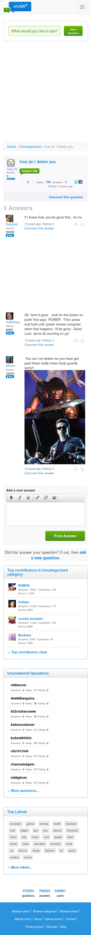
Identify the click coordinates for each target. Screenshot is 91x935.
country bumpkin (30, 618)
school (28, 857)
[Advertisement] (45, 95)
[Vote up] (23, 182)
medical (14, 857)
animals (44, 823)
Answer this (30, 171)
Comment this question (66, 197)
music (35, 837)
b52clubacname (23, 711)
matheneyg (13, 322)
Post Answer (65, 535)
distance (49, 850)
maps (25, 843)
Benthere (24, 635)
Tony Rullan (15, 169)
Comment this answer (39, 228)
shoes (13, 843)
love (45, 830)
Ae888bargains (23, 698)
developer (15, 823)
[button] (11, 498)
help (24, 837)
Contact (70, 919)
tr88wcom (18, 684)
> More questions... (23, 790)
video (70, 837)
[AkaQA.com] (17, 7)
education (39, 843)
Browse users (20, 911)
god (36, 830)
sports (72, 850)
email (69, 843)
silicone (57, 830)
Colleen (23, 602)
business (55, 843)
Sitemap (51, 926)
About (38, 919)
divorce (23, 850)
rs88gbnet (19, 777)
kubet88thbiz (21, 737)
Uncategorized (30, 146)
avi (61, 850)
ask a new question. (58, 555)
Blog (63, 926)
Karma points (53, 919)
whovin (10, 365)
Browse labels (69, 911)
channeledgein (23, 764)
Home (11, 146)
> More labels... (20, 867)
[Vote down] (33, 182)
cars (46, 837)
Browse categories (44, 911)
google (58, 837)
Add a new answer (20, 490)
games (30, 823)
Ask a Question (73, 31)
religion (24, 830)
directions (72, 830)
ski (11, 850)
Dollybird (12, 224)
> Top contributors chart (27, 652)
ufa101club (19, 750)
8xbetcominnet (23, 724)
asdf (12, 830)
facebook (71, 823)
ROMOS (24, 585)
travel (13, 837)
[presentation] (11, 498)
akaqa (35, 850)
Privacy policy (34, 926)
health (57, 823)
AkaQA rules (23, 919)
